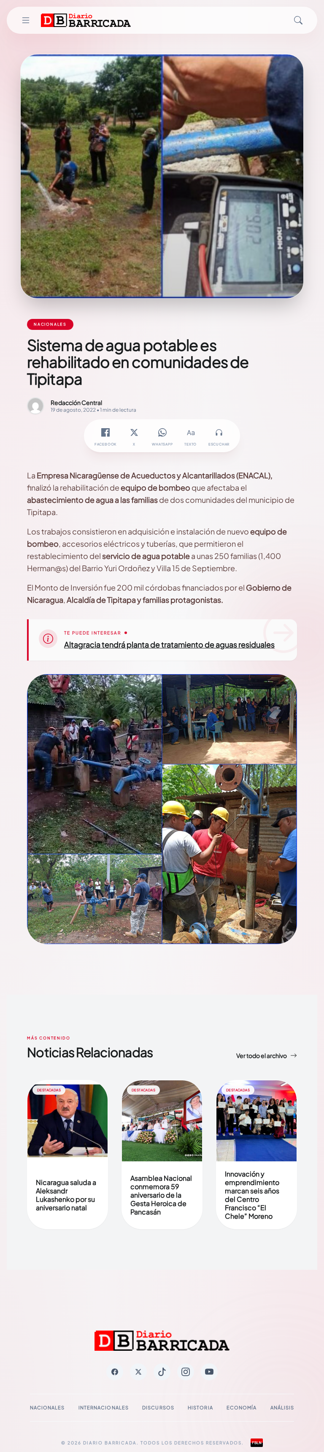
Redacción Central (76, 402)
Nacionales (47, 1407)
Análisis (282, 1407)
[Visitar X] (138, 1371)
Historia (200, 1407)
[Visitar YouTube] (209, 1371)
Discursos (158, 1407)
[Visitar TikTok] (162, 1371)
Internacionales (103, 1407)
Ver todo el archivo (261, 1055)
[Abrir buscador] (298, 20)
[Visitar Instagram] (185, 1371)
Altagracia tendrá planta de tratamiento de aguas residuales (169, 644)
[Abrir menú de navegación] (25, 20)
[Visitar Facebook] (114, 1371)
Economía (242, 1407)
